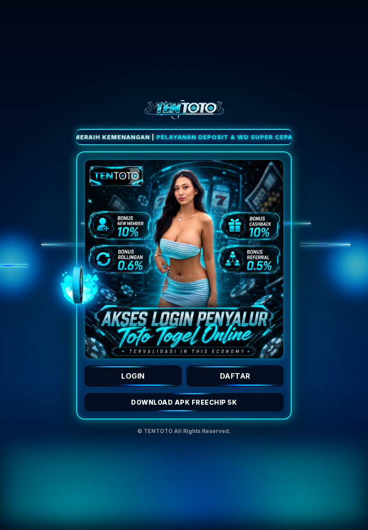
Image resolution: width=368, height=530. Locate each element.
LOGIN (133, 375)
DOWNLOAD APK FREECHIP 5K (184, 402)
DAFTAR (235, 375)
